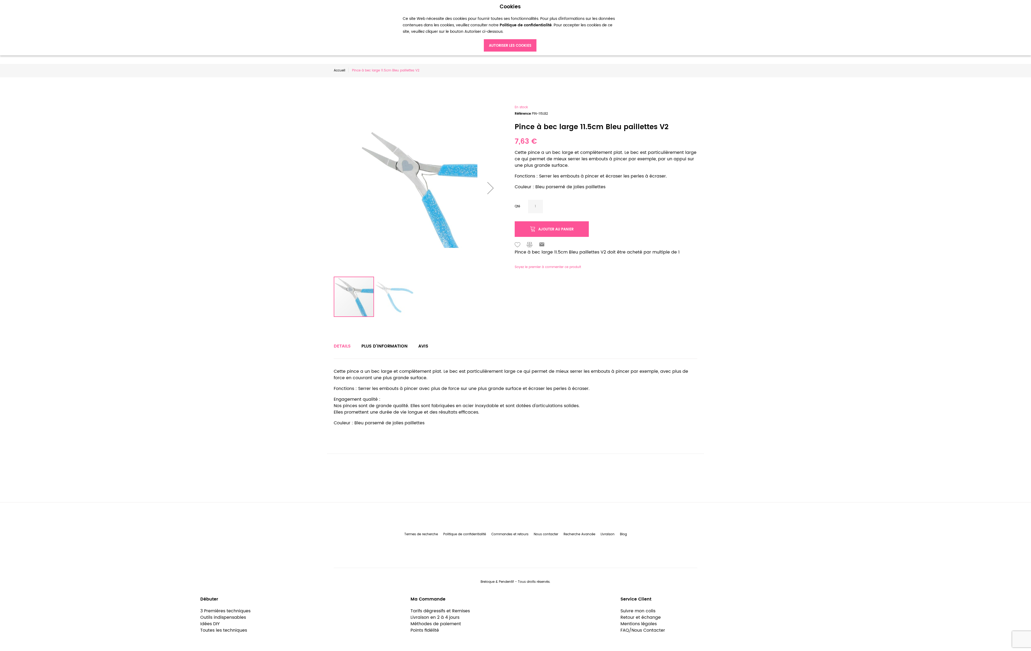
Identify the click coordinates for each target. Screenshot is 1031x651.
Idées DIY (210, 623)
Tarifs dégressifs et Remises (440, 610)
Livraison (608, 534)
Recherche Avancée (579, 534)
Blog (623, 534)
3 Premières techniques (225, 610)
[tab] (342, 346)
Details (342, 346)
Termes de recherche (421, 534)
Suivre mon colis (637, 610)
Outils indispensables (223, 617)
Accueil (339, 70)
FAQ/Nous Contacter (642, 630)
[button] (490, 188)
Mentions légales (638, 623)
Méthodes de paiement (436, 623)
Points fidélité (425, 630)
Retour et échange (640, 617)
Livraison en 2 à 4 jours (435, 617)
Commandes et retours (509, 534)
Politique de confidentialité (464, 534)
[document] (510, 28)
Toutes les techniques (223, 630)
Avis (423, 346)
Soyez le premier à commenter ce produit (548, 267)
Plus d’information (384, 346)
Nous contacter (546, 534)
